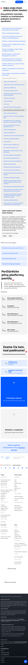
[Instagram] (22, 468)
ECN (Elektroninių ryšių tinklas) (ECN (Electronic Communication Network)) (12, 121)
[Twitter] (10, 468)
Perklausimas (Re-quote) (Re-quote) (12, 167)
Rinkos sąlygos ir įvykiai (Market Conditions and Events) (14, 74)
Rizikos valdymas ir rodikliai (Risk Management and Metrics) (11, 55)
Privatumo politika (8, 620)
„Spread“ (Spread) (8, 101)
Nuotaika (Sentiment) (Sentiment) (12, 158)
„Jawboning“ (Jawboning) (10, 87)
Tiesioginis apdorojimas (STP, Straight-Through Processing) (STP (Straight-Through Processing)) (13, 195)
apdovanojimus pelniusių (15, 286)
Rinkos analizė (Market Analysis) (11, 33)
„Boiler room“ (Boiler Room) (10, 81)
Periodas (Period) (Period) (10, 164)
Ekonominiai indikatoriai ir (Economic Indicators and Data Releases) (12, 37)
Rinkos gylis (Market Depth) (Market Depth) (14, 186)
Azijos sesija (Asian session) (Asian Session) (14, 110)
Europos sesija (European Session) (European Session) (12, 125)
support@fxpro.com (5, 648)
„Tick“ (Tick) (6, 104)
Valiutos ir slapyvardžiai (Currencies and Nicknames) (13, 69)
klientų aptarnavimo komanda (21, 641)
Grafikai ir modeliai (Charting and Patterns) (14, 41)
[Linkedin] (5, 468)
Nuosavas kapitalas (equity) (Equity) (12, 155)
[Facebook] (1, 468)
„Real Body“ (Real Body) (9, 98)
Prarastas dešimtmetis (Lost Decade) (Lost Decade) (14, 173)
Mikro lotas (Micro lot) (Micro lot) (11, 144)
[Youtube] (14, 468)
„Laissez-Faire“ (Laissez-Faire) (11, 90)
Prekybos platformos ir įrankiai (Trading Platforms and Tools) (13, 64)
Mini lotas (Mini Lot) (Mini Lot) (11, 147)
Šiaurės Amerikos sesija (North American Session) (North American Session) (13, 190)
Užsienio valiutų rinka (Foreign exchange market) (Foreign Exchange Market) (13, 203)
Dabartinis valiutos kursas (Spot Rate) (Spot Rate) (14, 116)
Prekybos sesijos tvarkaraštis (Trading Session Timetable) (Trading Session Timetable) (13, 182)
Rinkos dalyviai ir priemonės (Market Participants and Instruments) (12, 29)
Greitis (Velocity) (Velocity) (10, 129)
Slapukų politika (16, 620)
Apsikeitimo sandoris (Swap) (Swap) (12, 107)
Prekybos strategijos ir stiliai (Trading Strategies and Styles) (12, 50)
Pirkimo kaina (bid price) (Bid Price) (12, 170)
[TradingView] (26, 468)
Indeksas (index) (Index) (9, 132)
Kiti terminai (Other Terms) (9, 78)
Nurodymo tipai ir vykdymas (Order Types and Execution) (13, 45)
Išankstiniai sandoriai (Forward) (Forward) (14, 135)
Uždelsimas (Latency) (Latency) (11, 200)
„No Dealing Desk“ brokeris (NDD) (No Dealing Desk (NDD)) (13, 94)
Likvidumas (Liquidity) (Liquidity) (11, 138)
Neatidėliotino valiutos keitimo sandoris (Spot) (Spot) (13, 151)
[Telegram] (18, 468)
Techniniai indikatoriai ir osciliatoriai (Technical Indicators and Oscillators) (12, 59)
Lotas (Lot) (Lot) (7, 141)
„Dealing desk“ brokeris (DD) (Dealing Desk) (14, 84)
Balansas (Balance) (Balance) (10, 113)
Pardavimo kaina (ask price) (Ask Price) (13, 161)
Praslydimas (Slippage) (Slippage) (12, 177)
